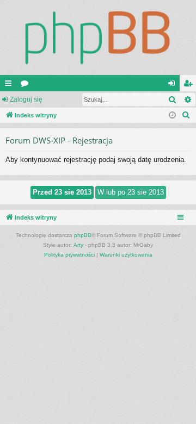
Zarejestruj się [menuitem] (190, 85)
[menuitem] (186, 115)
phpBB (82, 235)
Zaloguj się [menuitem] (174, 85)
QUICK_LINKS (10, 85)
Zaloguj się (26, 99)
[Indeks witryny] (98, 37)
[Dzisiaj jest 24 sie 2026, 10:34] (172, 115)
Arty (78, 245)
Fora (27, 85)
